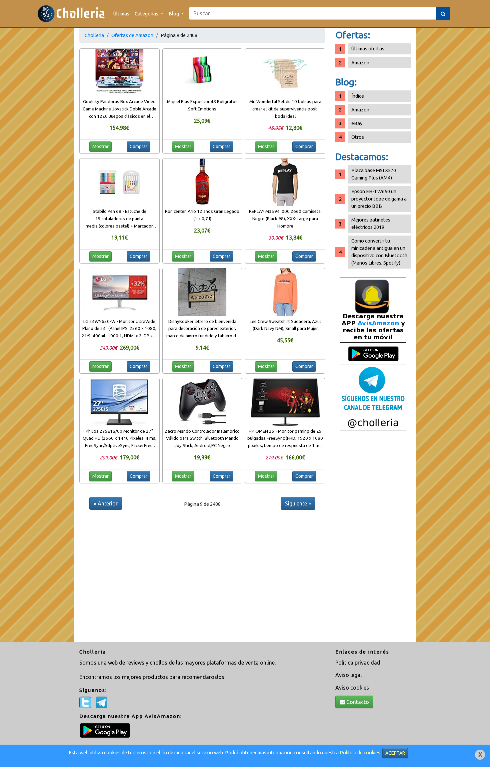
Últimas (121, 13)
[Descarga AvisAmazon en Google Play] (373, 309)
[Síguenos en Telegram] (373, 397)
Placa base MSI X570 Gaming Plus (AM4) (373, 173)
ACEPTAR (395, 753)
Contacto (357, 702)
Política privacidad (357, 663)
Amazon (360, 62)
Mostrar (100, 146)
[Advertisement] (373, 539)
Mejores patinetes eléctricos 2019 (370, 223)
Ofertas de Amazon (132, 35)
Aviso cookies (352, 688)
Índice (357, 96)
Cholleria (94, 35)
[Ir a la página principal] (71, 13)
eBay (356, 123)
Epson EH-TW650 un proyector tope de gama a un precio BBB (379, 198)
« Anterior (106, 503)
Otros (357, 137)
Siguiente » (298, 503)
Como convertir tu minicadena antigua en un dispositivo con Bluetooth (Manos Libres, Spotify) (379, 252)
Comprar (138, 146)
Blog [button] (174, 13)
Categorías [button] (147, 13)
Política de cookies (360, 752)
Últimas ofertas (367, 48)
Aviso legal (348, 675)
